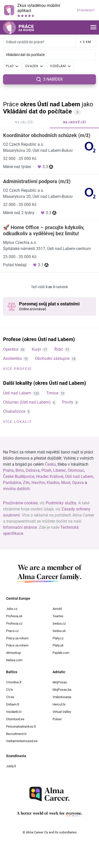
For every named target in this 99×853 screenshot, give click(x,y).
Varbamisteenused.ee (22, 741)
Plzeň (46, 470)
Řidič (58, 349)
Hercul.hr (59, 704)
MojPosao (60, 682)
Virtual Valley (62, 712)
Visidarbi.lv (14, 712)
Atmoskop (13, 653)
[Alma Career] (49, 794)
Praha (8, 470)
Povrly (67, 402)
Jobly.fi (11, 766)
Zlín (26, 482)
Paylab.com (61, 653)
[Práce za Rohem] (18, 27)
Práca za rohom (17, 638)
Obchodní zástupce (52, 358)
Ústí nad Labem (17, 393)
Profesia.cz (14, 623)
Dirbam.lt (12, 704)
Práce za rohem (17, 645)
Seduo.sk (59, 631)
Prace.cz (12, 631)
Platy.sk (58, 645)
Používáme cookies (20, 503)
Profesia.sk (14, 616)
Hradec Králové (49, 476)
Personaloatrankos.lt (21, 726)
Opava (78, 482)
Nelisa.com (14, 660)
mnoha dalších (16, 488)
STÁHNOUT (86, 10)
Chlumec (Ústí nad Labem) (27, 402)
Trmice (52, 393)
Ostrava (33, 470)
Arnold (57, 609)
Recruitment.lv (16, 734)
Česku (50, 464)
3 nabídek (53, 79)
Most (65, 482)
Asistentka (12, 358)
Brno (19, 470)
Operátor (11, 349)
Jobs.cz (11, 609)
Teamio (58, 616)
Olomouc (76, 470)
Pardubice (12, 482)
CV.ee (10, 697)
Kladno (53, 482)
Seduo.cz (59, 623)
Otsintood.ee (15, 719)
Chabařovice (14, 411)
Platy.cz (58, 638)
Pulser (57, 719)
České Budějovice (18, 476)
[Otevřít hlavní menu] (93, 28)
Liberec (59, 470)
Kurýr (36, 349)
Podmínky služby (61, 503)
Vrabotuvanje (62, 697)
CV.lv (9, 690)
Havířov (38, 482)
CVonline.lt (13, 682)
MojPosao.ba (62, 690)
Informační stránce (20, 527)
